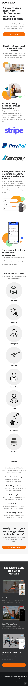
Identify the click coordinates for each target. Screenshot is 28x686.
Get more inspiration (14, 665)
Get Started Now (14, 547)
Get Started (14, 34)
